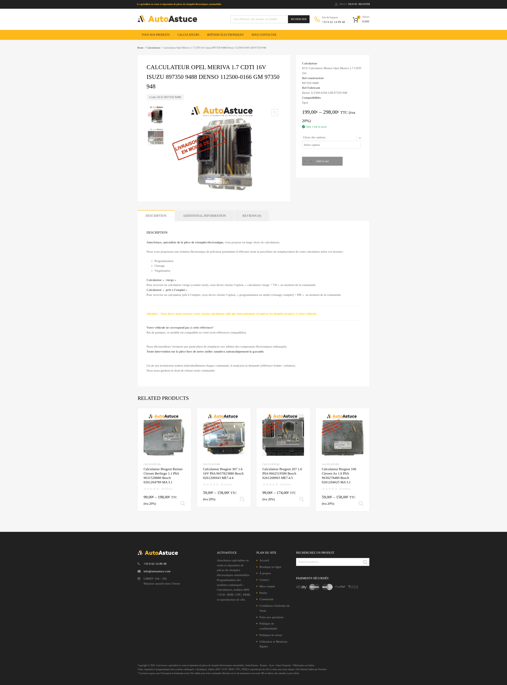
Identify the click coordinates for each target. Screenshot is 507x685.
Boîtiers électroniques (225, 34)
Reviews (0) (251, 215)
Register (364, 4)
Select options (182, 503)
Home (140, 47)
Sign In (352, 4)
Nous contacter (264, 34)
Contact (264, 579)
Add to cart (322, 161)
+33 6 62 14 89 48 (331, 22)
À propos (265, 573)
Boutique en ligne (270, 566)
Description (156, 215)
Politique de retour (270, 635)
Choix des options (314, 137)
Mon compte (267, 586)
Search (365, 562)
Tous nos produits (156, 34)
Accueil (264, 560)
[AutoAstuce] (167, 21)
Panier (263, 592)
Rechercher (299, 19)
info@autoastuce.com (157, 571)
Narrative (322, 669)
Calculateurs (188, 34)
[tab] (156, 215)
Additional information (204, 215)
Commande (266, 599)
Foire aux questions (271, 617)
